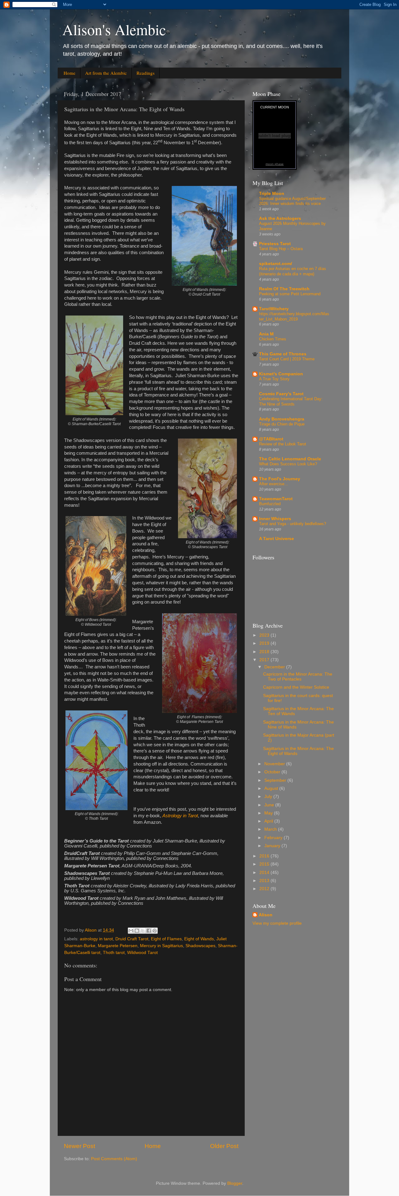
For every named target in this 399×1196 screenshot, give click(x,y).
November (275, 764)
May (269, 813)
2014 (265, 872)
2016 (265, 856)
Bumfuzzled (270, 503)
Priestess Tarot (275, 243)
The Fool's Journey (279, 479)
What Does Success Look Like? (288, 464)
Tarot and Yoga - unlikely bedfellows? (292, 523)
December (275, 667)
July (268, 796)
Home (69, 73)
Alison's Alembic (114, 29)
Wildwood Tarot (142, 952)
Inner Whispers (275, 518)
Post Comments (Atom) (114, 1158)
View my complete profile (277, 923)
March (271, 829)
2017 (265, 659)
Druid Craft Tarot (131, 939)
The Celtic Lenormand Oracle (290, 459)
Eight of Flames (166, 939)
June (269, 805)
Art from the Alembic (106, 73)
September (275, 780)
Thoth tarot (114, 952)
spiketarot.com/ (275, 263)
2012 (265, 888)
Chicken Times (272, 339)
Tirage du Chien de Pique (282, 424)
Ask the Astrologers (280, 218)
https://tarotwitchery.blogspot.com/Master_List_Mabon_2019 (294, 316)
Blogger (234, 1183)
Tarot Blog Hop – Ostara (281, 248)
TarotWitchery (274, 308)
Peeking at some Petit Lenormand (289, 294)
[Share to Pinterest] (154, 931)
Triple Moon (271, 193)
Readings (146, 73)
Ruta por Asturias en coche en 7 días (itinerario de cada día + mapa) (292, 271)
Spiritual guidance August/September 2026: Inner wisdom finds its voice (292, 201)
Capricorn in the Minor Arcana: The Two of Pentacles (297, 676)
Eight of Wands (199, 939)
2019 (265, 643)
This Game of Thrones (282, 354)
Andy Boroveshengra (281, 419)
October (272, 772)
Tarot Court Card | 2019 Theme (287, 359)
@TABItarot (271, 439)
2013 (265, 880)
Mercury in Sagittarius (161, 945)
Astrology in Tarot (180, 815)
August (271, 788)
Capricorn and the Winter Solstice (296, 687)
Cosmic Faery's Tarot (281, 394)
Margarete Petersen (117, 945)
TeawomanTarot (276, 498)
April (269, 821)
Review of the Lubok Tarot (282, 444)
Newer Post (79, 1146)
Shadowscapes (200, 945)
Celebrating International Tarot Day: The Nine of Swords (291, 401)
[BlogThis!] (137, 931)
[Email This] (131, 931)
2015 (265, 864)
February (274, 837)
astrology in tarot (96, 939)
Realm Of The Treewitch (284, 289)
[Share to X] (143, 931)
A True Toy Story (274, 379)
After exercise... (273, 484)
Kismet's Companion (281, 374)
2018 (265, 651)
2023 (265, 635)
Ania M (266, 334)
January (272, 845)
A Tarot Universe (276, 538)
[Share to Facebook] (149, 931)
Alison (265, 915)
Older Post (224, 1146)
